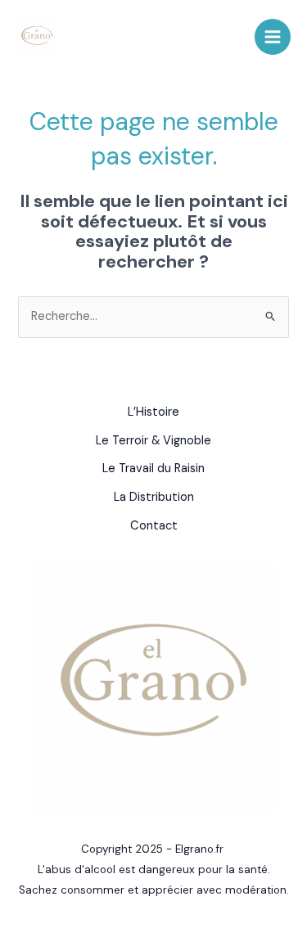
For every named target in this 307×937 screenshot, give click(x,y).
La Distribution (154, 497)
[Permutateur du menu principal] (273, 37)
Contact (154, 526)
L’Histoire (153, 412)
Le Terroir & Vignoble (153, 440)
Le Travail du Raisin (153, 468)
